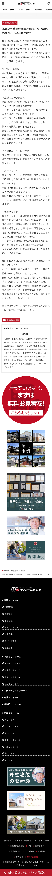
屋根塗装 (8, 614)
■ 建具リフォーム (10, 697)
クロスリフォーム (13, 726)
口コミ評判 (29, 851)
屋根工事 (8, 648)
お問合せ (19, 857)
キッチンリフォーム (13, 663)
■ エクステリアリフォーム (14, 690)
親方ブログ (39, 846)
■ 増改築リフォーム (11, 704)
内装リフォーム (25, 9)
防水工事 (8, 634)
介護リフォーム (11, 747)
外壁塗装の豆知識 (10, 23)
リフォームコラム (42, 841)
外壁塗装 (9, 607)
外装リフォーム (9, 9)
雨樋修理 (8, 621)
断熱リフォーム (11, 733)
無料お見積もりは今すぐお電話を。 (27, 872)
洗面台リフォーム (13, 684)
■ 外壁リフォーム (10, 600)
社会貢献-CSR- (15, 851)
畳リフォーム (11, 753)
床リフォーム (11, 720)
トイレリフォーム (13, 677)
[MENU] (3, 3)
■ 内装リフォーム (10, 713)
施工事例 (38, 9)
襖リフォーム (11, 760)
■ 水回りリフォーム (11, 657)
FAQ (29, 846)
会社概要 (7, 841)
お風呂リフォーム (13, 670)
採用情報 (41, 851)
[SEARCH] (49, 3)
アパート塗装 (11, 641)
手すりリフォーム (13, 740)
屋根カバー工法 (11, 627)
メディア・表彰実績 (23, 841)
